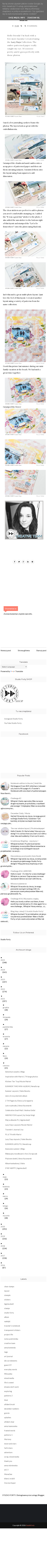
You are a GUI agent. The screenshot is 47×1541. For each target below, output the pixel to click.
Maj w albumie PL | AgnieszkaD (18, 1120)
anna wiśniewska (10, 1465)
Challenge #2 (16, 798)
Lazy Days (16, 42)
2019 (3, 1236)
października (9, 1027)
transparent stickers (12, 1330)
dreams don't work (11, 1387)
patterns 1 (8, 1435)
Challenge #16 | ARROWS (21, 871)
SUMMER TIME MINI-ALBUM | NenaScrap (23, 1086)
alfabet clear (9, 1422)
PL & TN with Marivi (14, 1134)
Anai (6, 1400)
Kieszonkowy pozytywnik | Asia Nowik (26, 856)
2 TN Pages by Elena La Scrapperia (20, 1101)
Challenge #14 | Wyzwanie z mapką (25, 899)
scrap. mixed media (11, 1457)
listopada (7, 1017)
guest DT (8, 1365)
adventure (8, 1452)
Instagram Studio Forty (13, 719)
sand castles (30, 163)
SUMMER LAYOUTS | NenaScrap (19, 1144)
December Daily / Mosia (20, 813)
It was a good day (14, 217)
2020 (3, 1226)
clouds (18, 163)
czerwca (7, 1065)
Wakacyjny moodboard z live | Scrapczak (22, 1154)
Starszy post (41, 650)
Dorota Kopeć (10, 1483)
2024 (3, 970)
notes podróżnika (11, 1339)
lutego (6, 1206)
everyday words (10, 1369)
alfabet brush (9, 1404)
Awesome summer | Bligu (16, 1149)
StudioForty (30, 1525)
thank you (8, 1461)
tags (6, 1352)
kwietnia (7, 1186)
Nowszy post (6, 650)
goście (7, 1413)
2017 (3, 1256)
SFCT (6, 1470)
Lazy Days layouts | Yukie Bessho (19, 1139)
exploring (8, 1391)
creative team (9, 1343)
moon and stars (10, 1444)
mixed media (9, 1378)
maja (6, 1177)
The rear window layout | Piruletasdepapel (27, 828)
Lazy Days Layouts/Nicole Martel (19, 1125)
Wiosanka (8, 1374)
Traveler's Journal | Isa (15, 1129)
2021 (3, 999)
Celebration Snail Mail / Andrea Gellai (21, 1110)
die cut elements (10, 1361)
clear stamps (9, 1286)
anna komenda (10, 1347)
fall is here (8, 1448)
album (6, 1317)
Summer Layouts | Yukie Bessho (18, 1091)
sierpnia (7, 1046)
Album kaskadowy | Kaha (16, 1163)
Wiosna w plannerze (19, 884)
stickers (7, 1299)
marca (6, 1196)
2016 (3, 1265)
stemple (7, 1295)
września (7, 1036)
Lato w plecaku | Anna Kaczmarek (19, 1105)
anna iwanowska (10, 1426)
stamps (7, 1308)
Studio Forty (6, 939)
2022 (3, 989)
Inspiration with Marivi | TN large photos (22, 1076)
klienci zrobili (9, 1478)
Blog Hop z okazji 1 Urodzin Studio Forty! (27, 911)
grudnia (7, 1007)
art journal (8, 1356)
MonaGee (8, 1474)
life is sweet (9, 1382)
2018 (3, 1246)
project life (8, 1334)
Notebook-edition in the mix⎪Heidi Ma (26, 783)
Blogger (41, 1495)
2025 (3, 960)
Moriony (7, 1439)
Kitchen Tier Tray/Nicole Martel (19, 1081)
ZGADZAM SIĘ (33, 18)
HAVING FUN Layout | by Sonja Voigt (21, 1115)
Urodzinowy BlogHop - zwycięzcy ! (24, 841)
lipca (6, 1056)
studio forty (9, 1313)
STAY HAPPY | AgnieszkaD (17, 1168)
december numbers (11, 1409)
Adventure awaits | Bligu (16, 1072)
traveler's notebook (12, 1326)
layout (6, 1291)
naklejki (7, 1321)
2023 (3, 979)
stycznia (7, 1215)
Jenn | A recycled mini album (17, 1096)
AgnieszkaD (9, 1304)
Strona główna (24, 650)
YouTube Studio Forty (13, 723)
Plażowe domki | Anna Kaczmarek (19, 1158)
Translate (19, 671)
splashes (7, 1417)
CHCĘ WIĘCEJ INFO (16, 18)
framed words (9, 1430)
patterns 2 (8, 1396)
